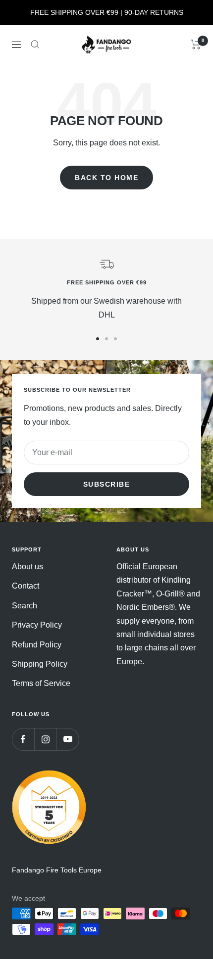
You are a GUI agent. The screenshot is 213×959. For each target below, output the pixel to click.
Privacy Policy (37, 625)
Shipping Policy (39, 664)
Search (24, 605)
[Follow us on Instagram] (45, 739)
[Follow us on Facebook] (23, 739)
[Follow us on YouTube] (67, 739)
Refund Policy (36, 644)
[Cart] (196, 44)
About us (27, 566)
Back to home (106, 178)
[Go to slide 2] (106, 338)
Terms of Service (41, 683)
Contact (25, 586)
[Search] (35, 44)
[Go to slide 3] (115, 338)
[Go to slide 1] (97, 338)
